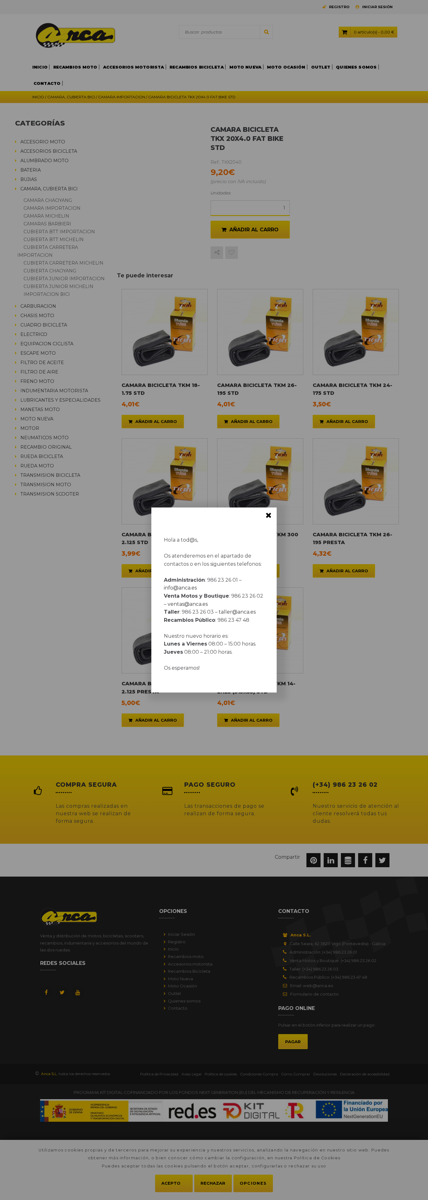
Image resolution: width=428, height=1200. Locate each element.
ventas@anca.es (188, 604)
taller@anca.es (237, 612)
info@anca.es (180, 588)
